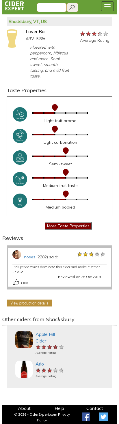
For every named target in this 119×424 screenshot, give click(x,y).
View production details (29, 303)
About (24, 408)
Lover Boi (35, 31)
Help (59, 408)
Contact (94, 408)
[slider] (94, 33)
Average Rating (94, 40)
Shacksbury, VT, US (28, 21)
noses (29, 257)
